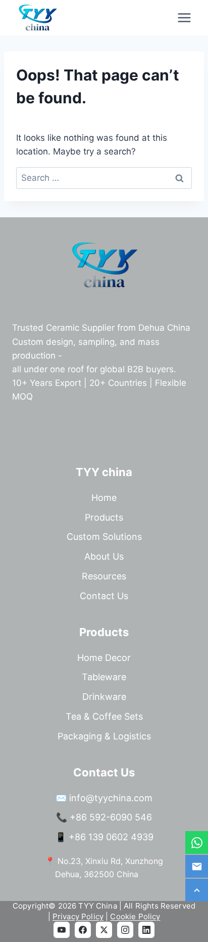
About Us (104, 556)
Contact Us (104, 596)
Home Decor (104, 657)
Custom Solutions (104, 536)
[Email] (196, 866)
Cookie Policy (135, 916)
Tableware (104, 677)
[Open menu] (184, 17)
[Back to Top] (196, 890)
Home (104, 497)
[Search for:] (104, 178)
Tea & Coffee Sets (104, 716)
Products (104, 517)
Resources (104, 576)
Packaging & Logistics (104, 736)
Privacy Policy (78, 916)
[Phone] (196, 842)
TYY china (104, 472)
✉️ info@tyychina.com (104, 798)
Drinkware (104, 696)
